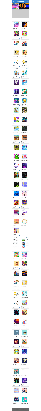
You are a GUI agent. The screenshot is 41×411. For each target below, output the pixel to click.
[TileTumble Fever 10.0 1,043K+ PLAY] (23, 244)
